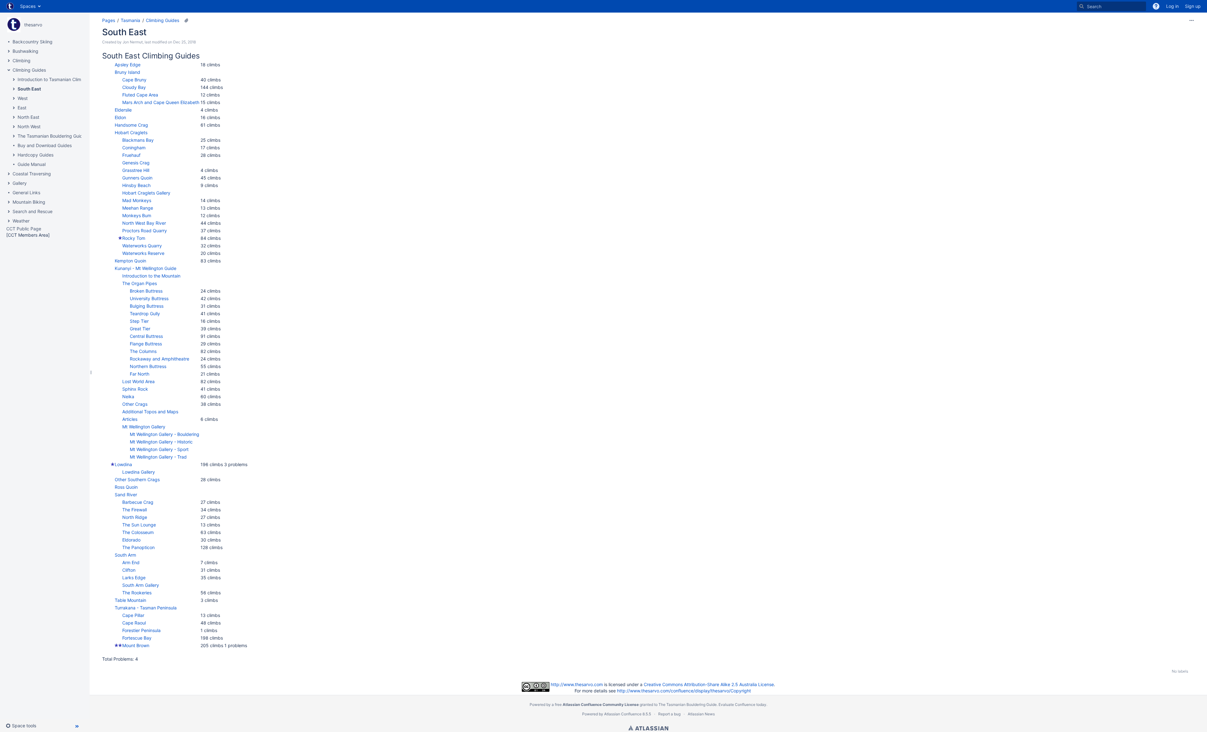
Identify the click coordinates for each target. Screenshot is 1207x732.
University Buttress (149, 298)
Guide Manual (32, 164)
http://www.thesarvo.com (577, 684)
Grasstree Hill (135, 170)
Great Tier (140, 328)
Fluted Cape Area (140, 94)
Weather (21, 220)
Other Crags (134, 404)
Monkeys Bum (136, 215)
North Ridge (134, 517)
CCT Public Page (23, 228)
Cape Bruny (134, 79)
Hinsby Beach (136, 185)
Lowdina (123, 464)
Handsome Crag (131, 125)
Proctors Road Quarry (144, 230)
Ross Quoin (126, 487)
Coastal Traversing (32, 173)
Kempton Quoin (130, 260)
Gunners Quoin (137, 177)
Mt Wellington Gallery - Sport (159, 449)
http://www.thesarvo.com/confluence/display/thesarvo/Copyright (684, 690)
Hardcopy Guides (35, 154)
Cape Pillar (133, 615)
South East (29, 88)
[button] (1156, 6)
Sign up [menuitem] (1193, 6)
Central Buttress (146, 336)
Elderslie (123, 110)
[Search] (1081, 6)
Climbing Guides (29, 70)
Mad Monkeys (136, 200)
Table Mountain (130, 600)
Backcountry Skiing (32, 41)
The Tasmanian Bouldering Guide (51, 136)
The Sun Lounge (139, 524)
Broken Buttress (146, 291)
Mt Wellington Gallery (143, 426)
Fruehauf (131, 155)
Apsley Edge (128, 64)
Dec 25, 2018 (184, 42)
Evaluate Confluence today (742, 704)
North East (28, 117)
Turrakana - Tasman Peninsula (146, 607)
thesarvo (33, 24)
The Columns (143, 351)
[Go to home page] (10, 6)
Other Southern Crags (137, 479)
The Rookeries (137, 592)
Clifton (128, 570)
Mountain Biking (29, 202)
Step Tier (139, 321)
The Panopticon (138, 547)
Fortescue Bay (137, 638)
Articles (129, 419)
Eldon (120, 117)
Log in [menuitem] (1172, 6)
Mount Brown (135, 645)
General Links (26, 192)
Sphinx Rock (135, 389)
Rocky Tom (133, 238)
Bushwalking (25, 51)
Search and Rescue (32, 211)
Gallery (20, 183)
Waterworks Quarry (142, 245)
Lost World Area (138, 381)
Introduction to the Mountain (151, 275)
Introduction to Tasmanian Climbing (54, 79)
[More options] (1192, 20)
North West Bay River (144, 223)
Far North (139, 374)
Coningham (134, 147)
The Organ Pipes (139, 283)
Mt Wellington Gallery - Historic (161, 441)
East (22, 107)
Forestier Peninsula (141, 630)
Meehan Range (137, 208)
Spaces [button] (28, 6)
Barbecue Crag (137, 502)
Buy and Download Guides (45, 145)
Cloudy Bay (134, 87)
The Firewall (134, 509)
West (23, 98)
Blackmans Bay (138, 140)
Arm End (131, 562)
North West (29, 126)
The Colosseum (138, 532)
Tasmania (130, 20)
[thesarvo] (13, 24)
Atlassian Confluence (623, 714)
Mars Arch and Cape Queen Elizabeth (160, 102)
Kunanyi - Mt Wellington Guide (145, 268)
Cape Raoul (134, 622)
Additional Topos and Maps (150, 411)
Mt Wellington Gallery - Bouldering (164, 434)
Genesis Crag (136, 162)
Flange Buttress (146, 343)
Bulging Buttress (146, 306)
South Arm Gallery (140, 585)
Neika (128, 396)
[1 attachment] (186, 20)
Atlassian (648, 728)
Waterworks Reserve (143, 253)
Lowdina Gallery (138, 472)
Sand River (126, 494)
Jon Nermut (133, 42)
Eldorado (131, 539)
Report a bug (669, 714)
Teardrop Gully (145, 313)
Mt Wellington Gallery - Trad (158, 457)
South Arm (125, 555)
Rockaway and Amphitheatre (159, 358)
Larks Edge (134, 577)
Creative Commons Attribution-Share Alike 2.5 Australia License (709, 684)
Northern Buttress (148, 366)
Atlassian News (701, 714)
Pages (108, 20)
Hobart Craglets (131, 132)
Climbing (21, 60)
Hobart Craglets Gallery (146, 192)
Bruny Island (127, 72)
